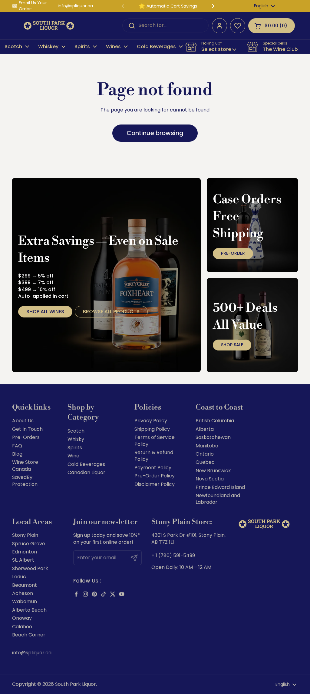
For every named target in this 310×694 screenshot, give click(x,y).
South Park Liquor (75, 684)
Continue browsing (155, 133)
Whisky (76, 439)
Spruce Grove (28, 543)
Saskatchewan (213, 437)
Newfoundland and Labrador (218, 499)
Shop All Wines (45, 311)
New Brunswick (213, 470)
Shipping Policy (152, 429)
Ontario (205, 453)
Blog (17, 453)
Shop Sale (232, 345)
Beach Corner (28, 634)
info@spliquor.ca (75, 6)
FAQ (17, 445)
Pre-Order (233, 253)
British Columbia (215, 420)
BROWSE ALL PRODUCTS (111, 311)
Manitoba (207, 445)
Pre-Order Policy (154, 475)
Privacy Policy (150, 420)
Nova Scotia (210, 478)
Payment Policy (152, 467)
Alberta (205, 429)
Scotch (76, 430)
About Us (23, 420)
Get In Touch (27, 429)
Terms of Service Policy (154, 440)
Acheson (22, 593)
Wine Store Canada (25, 465)
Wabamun (24, 601)
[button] (271, 25)
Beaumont (24, 585)
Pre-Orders (26, 437)
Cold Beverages (86, 464)
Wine (73, 455)
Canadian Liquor (86, 472)
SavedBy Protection (25, 480)
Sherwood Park (30, 568)
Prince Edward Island (220, 487)
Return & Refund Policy (153, 456)
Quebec (205, 462)
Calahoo (22, 626)
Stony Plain (25, 535)
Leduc (19, 576)
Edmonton (24, 551)
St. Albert (23, 559)
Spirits (75, 447)
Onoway (22, 618)
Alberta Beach (29, 609)
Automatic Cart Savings (172, 6)
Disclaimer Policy (154, 484)
